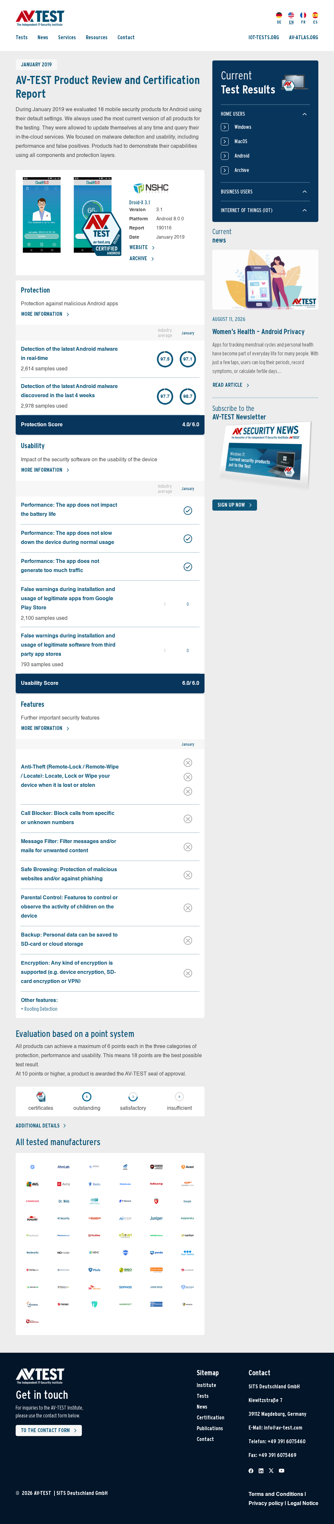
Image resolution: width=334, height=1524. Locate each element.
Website (138, 247)
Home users (233, 114)
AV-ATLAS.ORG (303, 37)
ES (315, 22)
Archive (138, 258)
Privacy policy (266, 1503)
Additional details (38, 1126)
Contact (126, 37)
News (43, 37)
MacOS (241, 141)
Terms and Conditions (276, 1494)
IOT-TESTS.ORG (264, 37)
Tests (22, 37)
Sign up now (231, 505)
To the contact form (45, 1430)
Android (242, 156)
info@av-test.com (283, 1428)
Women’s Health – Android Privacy (258, 331)
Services (67, 37)
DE (279, 22)
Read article (227, 385)
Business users (236, 192)
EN (291, 22)
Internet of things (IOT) (246, 210)
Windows (243, 127)
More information (41, 314)
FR (303, 22)
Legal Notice (302, 1503)
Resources (97, 37)
